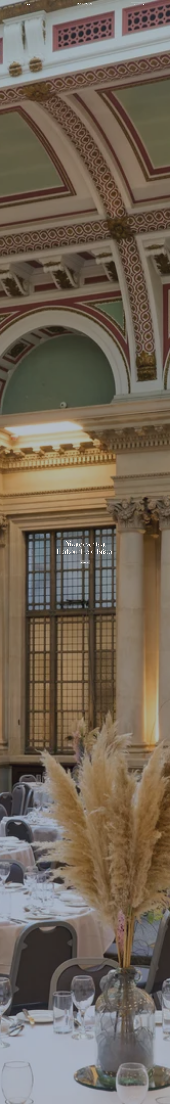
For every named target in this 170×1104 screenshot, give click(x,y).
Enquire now (85, 562)
